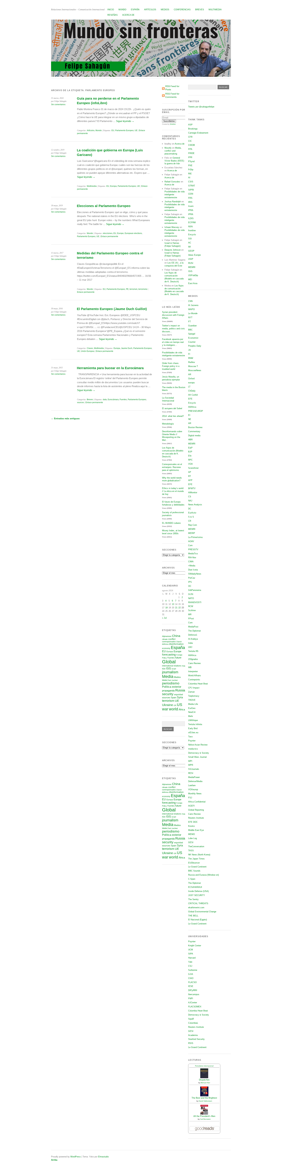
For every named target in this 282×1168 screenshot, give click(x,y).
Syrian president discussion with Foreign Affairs (173, 315)
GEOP (191, 251)
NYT (190, 317)
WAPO (191, 309)
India (190, 643)
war (165, 709)
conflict (171, 639)
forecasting (169, 654)
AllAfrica (192, 407)
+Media (191, 565)
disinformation (176, 644)
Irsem (191, 206)
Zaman (191, 692)
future (178, 657)
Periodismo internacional (204, 1066)
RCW (190, 606)
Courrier (192, 342)
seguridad (178, 694)
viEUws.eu (193, 732)
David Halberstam (205, 1101)
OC (189, 586)
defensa (165, 644)
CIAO (190, 978)
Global (169, 661)
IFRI (190, 157)
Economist (193, 338)
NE (189, 419)
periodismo (170, 683)
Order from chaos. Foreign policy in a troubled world (170, 366)
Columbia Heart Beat (198, 683)
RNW (190, 358)
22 (179, 607)
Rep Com (192, 525)
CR (189, 521)
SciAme (192, 610)
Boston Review (195, 427)
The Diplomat (194, 631)
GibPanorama (194, 590)
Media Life (193, 704)
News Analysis (195, 504)
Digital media (194, 435)
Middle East (166, 680)
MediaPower (194, 777)
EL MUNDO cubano (171, 523)
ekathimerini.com (196, 907)
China (176, 636)
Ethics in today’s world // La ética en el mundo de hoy (173, 491)
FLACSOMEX (194, 1006)
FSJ (190, 797)
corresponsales (169, 641)
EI (189, 415)
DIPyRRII (192, 990)
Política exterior (171, 686)
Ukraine (167, 705)
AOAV (191, 541)
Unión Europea (87, 351)
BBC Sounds (194, 871)
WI (189, 247)
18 (166, 607)
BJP (190, 451)
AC (189, 242)
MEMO (191, 834)
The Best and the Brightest (204, 1098)
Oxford (191, 378)
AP (189, 472)
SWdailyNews (194, 574)
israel (174, 669)
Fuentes (123, 399)
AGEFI (191, 806)
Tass (190, 736)
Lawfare (192, 785)
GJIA (190, 974)
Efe (189, 456)
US (179, 705)
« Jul (164, 618)
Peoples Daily (194, 346)
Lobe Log (192, 838)
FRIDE (191, 153)
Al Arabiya (193, 639)
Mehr (190, 716)
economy (166, 648)
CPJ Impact (193, 688)
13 (173, 604)
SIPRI (191, 190)
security (167, 694)
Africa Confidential (196, 801)
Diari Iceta (193, 569)
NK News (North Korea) (199, 854)
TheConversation (196, 846)
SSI (190, 238)
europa (191, 382)
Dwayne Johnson (172, 250)
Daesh (179, 642)
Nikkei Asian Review (197, 745)
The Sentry (193, 899)
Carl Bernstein (205, 1119)
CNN (190, 301)
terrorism (133, 289)
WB (190, 667)
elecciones (107, 233)
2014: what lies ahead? (173, 416)
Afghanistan (166, 636)
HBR (190, 439)
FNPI (190, 998)
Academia (193, 1035)
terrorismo (142, 289)
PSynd (191, 161)
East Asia (192, 283)
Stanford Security (196, 1039)
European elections (133, 233)
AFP (190, 480)
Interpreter (193, 671)
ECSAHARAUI (195, 887)
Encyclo (192, 234)
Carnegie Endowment (198, 133)
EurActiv (192, 513)
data (105, 399)
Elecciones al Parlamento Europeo (103, 206)
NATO (191, 598)
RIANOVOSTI (194, 602)
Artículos (150, 9)
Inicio (110, 9)
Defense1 (192, 635)
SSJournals (193, 769)
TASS (191, 850)
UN (175, 705)
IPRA (190, 210)
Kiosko (191, 826)
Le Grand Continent (197, 866)
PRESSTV (193, 549)
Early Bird (192, 728)
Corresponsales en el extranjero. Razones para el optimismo (172, 467)
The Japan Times (196, 858)
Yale (190, 962)
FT (189, 321)
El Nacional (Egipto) (197, 919)
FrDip (190, 169)
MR (189, 614)
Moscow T (193, 366)
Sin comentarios (58, 104)
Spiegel (191, 334)
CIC (190, 141)
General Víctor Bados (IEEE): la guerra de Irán (174, 161)
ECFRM (192, 222)
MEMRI (191, 267)
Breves (199, 9)
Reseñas (112, 15)
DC (189, 508)
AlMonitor (192, 492)
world (173, 709)
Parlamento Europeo (124, 130)
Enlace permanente (109, 236)
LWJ (190, 647)
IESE (190, 986)
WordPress (75, 1156)
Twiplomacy (193, 696)
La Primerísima (195, 537)
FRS (190, 198)
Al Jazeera (193, 305)
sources (80, 402)
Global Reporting (196, 810)
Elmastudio (103, 1156)
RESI (190, 773)
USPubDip (193, 275)
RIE (190, 173)
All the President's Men (204, 1116)
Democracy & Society (198, 753)
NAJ (190, 500)
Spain (173, 697)
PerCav (191, 578)
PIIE (190, 165)
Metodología (168, 424)
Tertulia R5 (193, 651)
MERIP (191, 533)
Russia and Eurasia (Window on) (203, 875)
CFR (190, 137)
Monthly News (195, 793)
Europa (113, 186)
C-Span (191, 879)
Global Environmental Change (202, 911)
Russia (180, 690)
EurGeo (191, 708)
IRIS (190, 202)
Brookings (193, 129)
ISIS (168, 668)
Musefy (168, 148)
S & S (191, 517)
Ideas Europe (194, 255)
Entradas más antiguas (65, 418)
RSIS (190, 1043)
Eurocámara (113, 399)
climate (165, 639)
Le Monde (192, 313)
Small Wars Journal (197, 757)
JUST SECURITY (196, 895)
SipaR (191, 1019)
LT (189, 386)
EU (112, 130)
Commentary (194, 431)
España (135, 9)
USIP (190, 259)
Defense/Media (195, 781)
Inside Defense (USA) (198, 891)
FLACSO (192, 982)
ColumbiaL (193, 1023)
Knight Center (194, 945)
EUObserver (194, 863)
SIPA (190, 953)
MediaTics (193, 553)
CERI (190, 194)
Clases (90, 348)
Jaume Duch (126, 348)
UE (136, 130)
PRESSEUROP (195, 411)
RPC (190, 460)
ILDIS (191, 218)
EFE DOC (193, 822)
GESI (190, 842)
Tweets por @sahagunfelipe (201, 106)
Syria (180, 697)
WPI (190, 761)
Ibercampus (193, 994)
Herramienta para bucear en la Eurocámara (110, 368)
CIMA (191, 561)
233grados (193, 659)
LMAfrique (193, 720)
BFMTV (192, 488)
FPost (191, 618)
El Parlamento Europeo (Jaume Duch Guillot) (112, 309)
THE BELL (193, 915)
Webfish (173, 124)
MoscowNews (194, 370)
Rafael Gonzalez (172, 181)
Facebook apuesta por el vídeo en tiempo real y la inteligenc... (173, 342)
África (182, 709)
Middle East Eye (196, 830)
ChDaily (192, 391)
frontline (192, 230)
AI (189, 177)
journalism (170, 672)
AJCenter (192, 1002)
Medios (165, 9)
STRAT (191, 185)
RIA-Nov (192, 557)
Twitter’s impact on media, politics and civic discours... (173, 328)
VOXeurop (193, 789)
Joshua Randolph (172, 201)
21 (176, 607)
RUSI (190, 263)
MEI (190, 279)
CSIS (190, 181)
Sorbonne (192, 970)
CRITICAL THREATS (198, 903)
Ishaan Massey (171, 227)
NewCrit (192, 712)
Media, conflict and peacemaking (172, 151)
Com (190, 545)
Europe (120, 233)
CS (189, 496)
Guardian (192, 325)
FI (189, 354)
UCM (190, 949)
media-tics (193, 749)
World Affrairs (194, 675)
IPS (190, 582)
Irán (163, 669)
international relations (171, 666)
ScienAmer (193, 468)
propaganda (168, 690)
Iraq (183, 666)
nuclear (175, 680)
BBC (190, 329)
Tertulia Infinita (195, 724)
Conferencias (182, 9)
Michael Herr (205, 1083)
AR (189, 374)
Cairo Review (194, 663)
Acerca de (128, 15)
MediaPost (193, 626)
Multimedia (215, 9)
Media (167, 676)
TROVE (192, 700)
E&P (190, 448)
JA (189, 350)
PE (127, 289)
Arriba (54, 1160)
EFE (190, 399)
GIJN (190, 594)
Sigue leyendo (125, 121)
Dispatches (204, 1080)
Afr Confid (193, 395)
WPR (190, 765)
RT (189, 476)
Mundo (122, 9)
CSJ (190, 966)
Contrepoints (194, 679)
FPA (190, 149)
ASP (190, 124)
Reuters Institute (196, 818)
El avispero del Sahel (172, 408)
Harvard (192, 958)
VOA (190, 464)
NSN (190, 226)
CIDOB (191, 145)
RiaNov (191, 362)
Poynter (192, 740)
